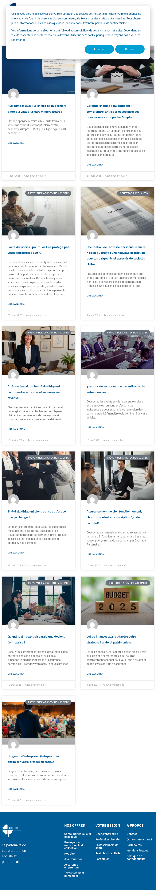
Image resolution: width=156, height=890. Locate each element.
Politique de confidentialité (136, 857)
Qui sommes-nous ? (139, 839)
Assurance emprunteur (72, 866)
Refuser (130, 49)
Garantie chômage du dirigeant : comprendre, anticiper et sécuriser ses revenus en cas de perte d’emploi (113, 111)
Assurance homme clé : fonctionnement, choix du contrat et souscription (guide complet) (114, 517)
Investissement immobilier (74, 874)
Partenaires (134, 845)
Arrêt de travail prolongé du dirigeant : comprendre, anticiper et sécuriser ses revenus (35, 392)
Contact (132, 834)
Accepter (99, 49)
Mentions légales (137, 850)
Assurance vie (73, 859)
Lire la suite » (16, 143)
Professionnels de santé (107, 846)
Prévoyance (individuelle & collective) (73, 845)
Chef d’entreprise (107, 834)
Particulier (102, 859)
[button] (145, 5)
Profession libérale (107, 839)
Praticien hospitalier (109, 853)
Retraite (69, 853)
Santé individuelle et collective (77, 835)
